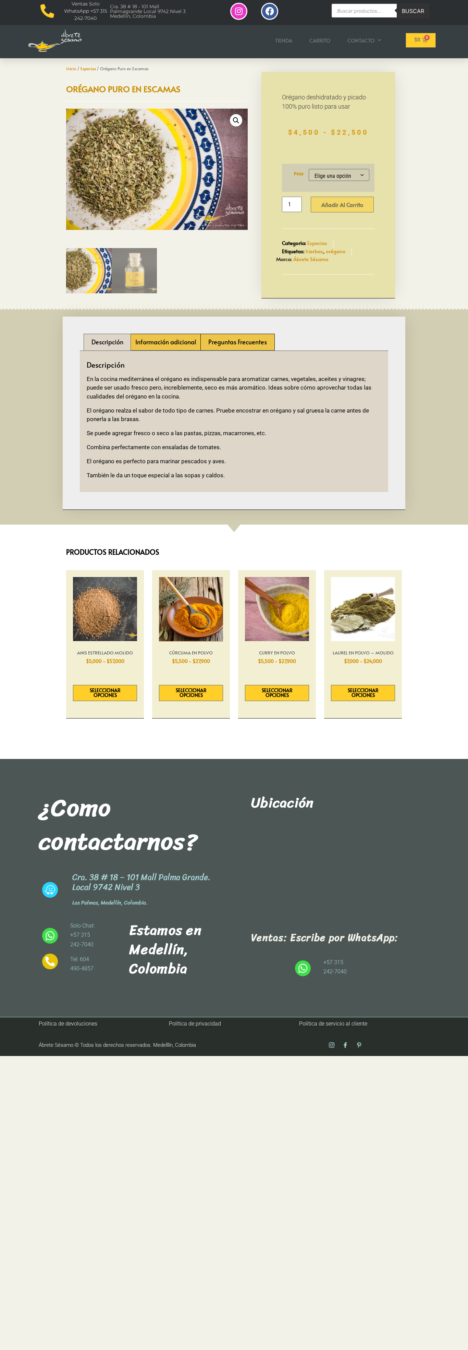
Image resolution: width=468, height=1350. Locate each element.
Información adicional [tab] (165, 342)
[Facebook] (269, 11)
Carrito (319, 40)
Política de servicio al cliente (333, 1023)
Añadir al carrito (342, 204)
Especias (88, 68)
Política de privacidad (195, 1023)
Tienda (283, 40)
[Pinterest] (359, 1045)
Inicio (71, 68)
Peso (299, 174)
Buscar (413, 11)
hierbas (314, 251)
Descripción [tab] (107, 342)
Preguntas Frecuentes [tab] (237, 342)
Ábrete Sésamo (311, 258)
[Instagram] (238, 11)
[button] (236, 120)
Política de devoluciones (68, 1023)
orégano (336, 251)
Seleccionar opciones (105, 692)
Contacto (360, 40)
